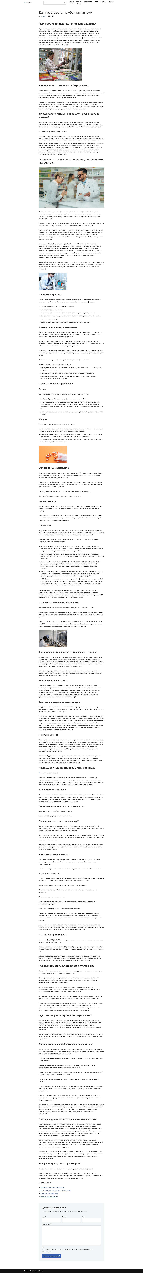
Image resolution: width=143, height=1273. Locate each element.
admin (44, 16)
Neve (25, 1271)
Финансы (111, 1)
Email (64, 1217)
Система (103, 1)
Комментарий (46, 1224)
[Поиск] (64, 3)
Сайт (83, 1217)
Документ (79, 1)
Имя (44, 1217)
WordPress (39, 1271)
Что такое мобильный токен (49, 1196)
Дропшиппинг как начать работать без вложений (55, 1190)
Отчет (96, 1)
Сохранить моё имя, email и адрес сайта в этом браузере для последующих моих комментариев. (67, 1251)
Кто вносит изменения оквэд (49, 1193)
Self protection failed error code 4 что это (53, 1187)
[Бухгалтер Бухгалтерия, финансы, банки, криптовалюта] (32, 3)
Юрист (79, 4)
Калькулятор (88, 1)
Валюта (71, 1)
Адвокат (71, 4)
